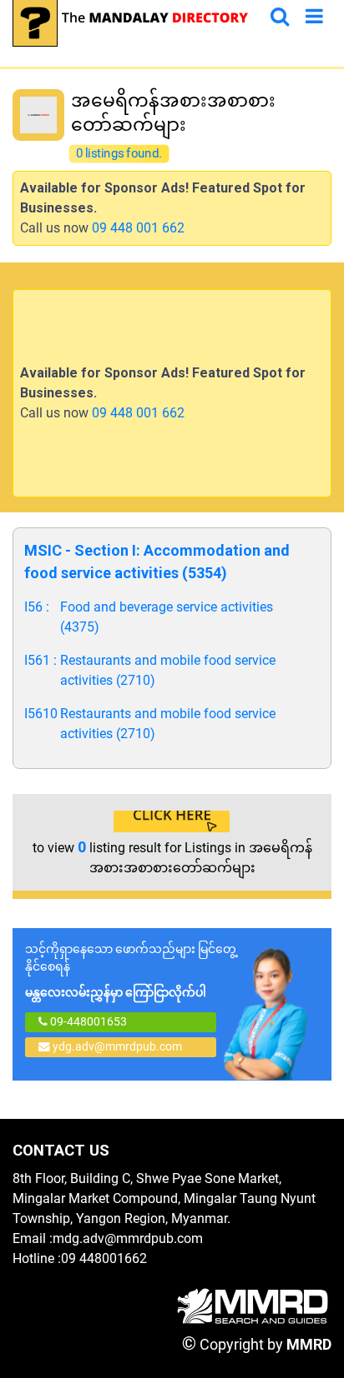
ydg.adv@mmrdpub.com (117, 1046)
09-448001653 (87, 1021)
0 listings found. (119, 154)
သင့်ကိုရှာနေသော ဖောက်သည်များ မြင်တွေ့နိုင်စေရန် (130, 970)
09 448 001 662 (138, 228)
